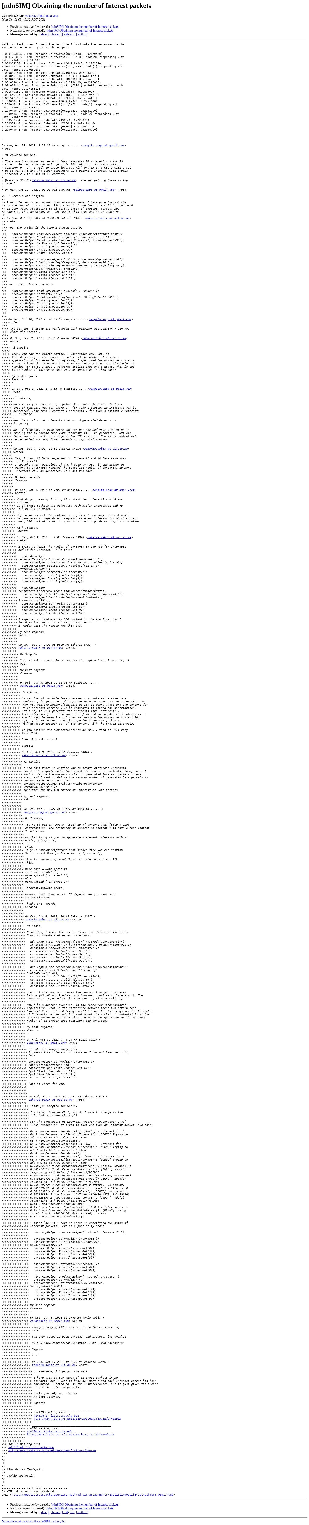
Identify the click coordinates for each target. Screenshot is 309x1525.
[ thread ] (55, 34)
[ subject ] (68, 34)
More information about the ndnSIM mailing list (33, 1521)
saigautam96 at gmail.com (94, 189)
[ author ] (82, 34)
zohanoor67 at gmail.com (46, 1042)
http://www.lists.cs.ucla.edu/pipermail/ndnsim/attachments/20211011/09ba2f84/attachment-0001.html (92, 1494)
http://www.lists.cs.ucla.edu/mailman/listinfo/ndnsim (77, 1418)
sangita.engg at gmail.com (103, 145)
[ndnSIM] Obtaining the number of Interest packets (84, 26)
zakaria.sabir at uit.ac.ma (41, 15)
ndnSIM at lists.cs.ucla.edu (56, 1415)
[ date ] (44, 34)
